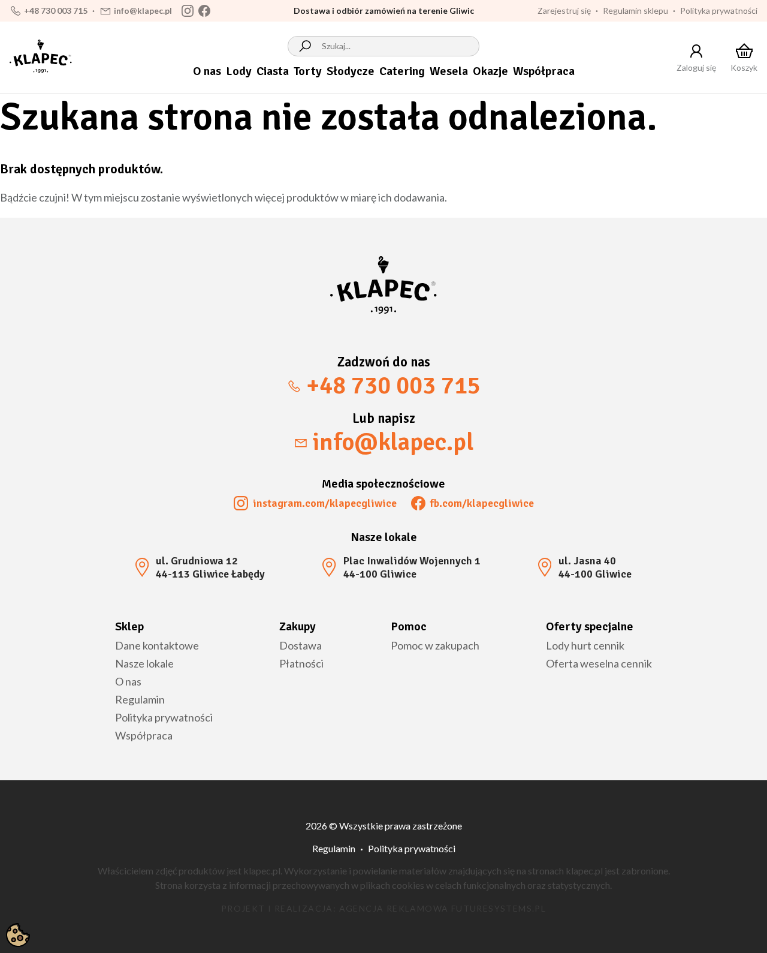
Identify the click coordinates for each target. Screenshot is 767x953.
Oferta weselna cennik (599, 663)
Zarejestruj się (564, 11)
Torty (308, 71)
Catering (402, 71)
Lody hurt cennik (585, 645)
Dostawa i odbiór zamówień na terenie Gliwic (384, 11)
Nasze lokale (144, 663)
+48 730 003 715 (55, 11)
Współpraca (544, 71)
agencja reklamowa (394, 908)
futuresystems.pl (498, 908)
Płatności (301, 663)
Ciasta (272, 71)
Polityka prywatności (718, 11)
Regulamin (140, 699)
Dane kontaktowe (157, 645)
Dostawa (300, 645)
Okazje (490, 71)
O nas (207, 71)
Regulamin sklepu (635, 11)
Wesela (449, 71)
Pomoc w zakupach (435, 645)
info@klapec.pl (143, 11)
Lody (239, 71)
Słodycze (351, 71)
